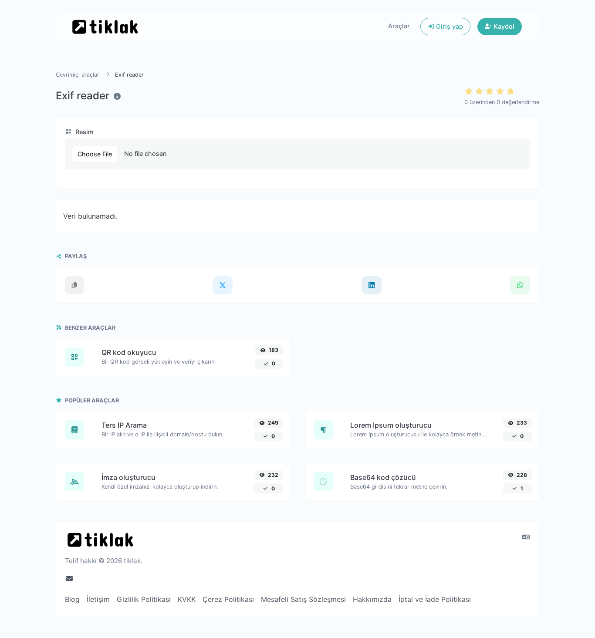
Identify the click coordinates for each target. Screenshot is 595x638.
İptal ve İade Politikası (435, 599)
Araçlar (399, 26)
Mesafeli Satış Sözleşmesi (303, 599)
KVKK (187, 599)
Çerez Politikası (228, 599)
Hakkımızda (372, 599)
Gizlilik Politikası (144, 599)
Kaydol (503, 26)
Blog (72, 599)
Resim (84, 131)
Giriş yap (448, 26)
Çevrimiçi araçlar (77, 74)
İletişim (98, 599)
